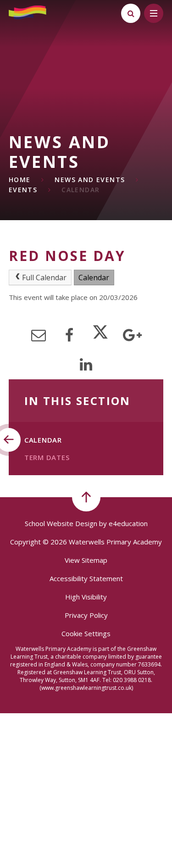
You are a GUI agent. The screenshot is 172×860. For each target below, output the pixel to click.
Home (20, 179)
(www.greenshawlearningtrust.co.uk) (86, 688)
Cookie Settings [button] (86, 633)
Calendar (80, 189)
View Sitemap (86, 560)
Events (23, 189)
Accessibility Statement (86, 578)
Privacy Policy (86, 615)
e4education (128, 523)
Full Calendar (44, 277)
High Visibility (86, 596)
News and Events (90, 179)
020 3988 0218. (132, 680)
